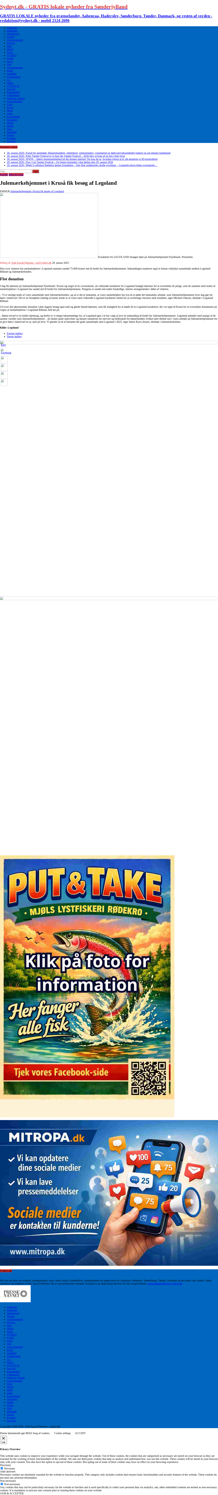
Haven (10, 135)
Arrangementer (15, 40)
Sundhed (11, 73)
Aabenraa (12, 27)
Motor (10, 49)
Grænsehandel (14, 101)
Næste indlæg (14, 336)
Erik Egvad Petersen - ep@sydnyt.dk (31, 262)
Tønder (11, 36)
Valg (9, 129)
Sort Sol (11, 89)
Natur (10, 52)
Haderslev (12, 30)
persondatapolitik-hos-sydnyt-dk (165, 1283)
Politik (10, 58)
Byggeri (11, 138)
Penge (10, 107)
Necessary (9, 1468)
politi (9, 113)
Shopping (12, 119)
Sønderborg (13, 33)
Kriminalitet (13, 92)
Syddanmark (13, 76)
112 (9, 79)
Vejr (9, 64)
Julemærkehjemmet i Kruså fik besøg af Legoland (37, 191)
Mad (9, 46)
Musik (10, 122)
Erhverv (11, 43)
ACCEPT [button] (80, 1433)
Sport (10, 61)
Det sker (11, 141)
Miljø (10, 110)
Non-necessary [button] (8, 1480)
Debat (10, 126)
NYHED (12, 55)
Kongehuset (13, 116)
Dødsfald (12, 132)
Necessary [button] (5, 1465)
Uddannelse (13, 95)
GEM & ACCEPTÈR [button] (12, 1493)
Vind (9, 104)
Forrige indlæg (15, 333)
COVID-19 (13, 86)
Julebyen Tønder (16, 98)
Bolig (10, 70)
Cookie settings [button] (62, 1433)
